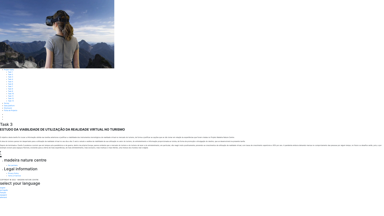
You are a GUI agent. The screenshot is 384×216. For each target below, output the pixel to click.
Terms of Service (14, 176)
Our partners (13, 165)
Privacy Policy (13, 173)
